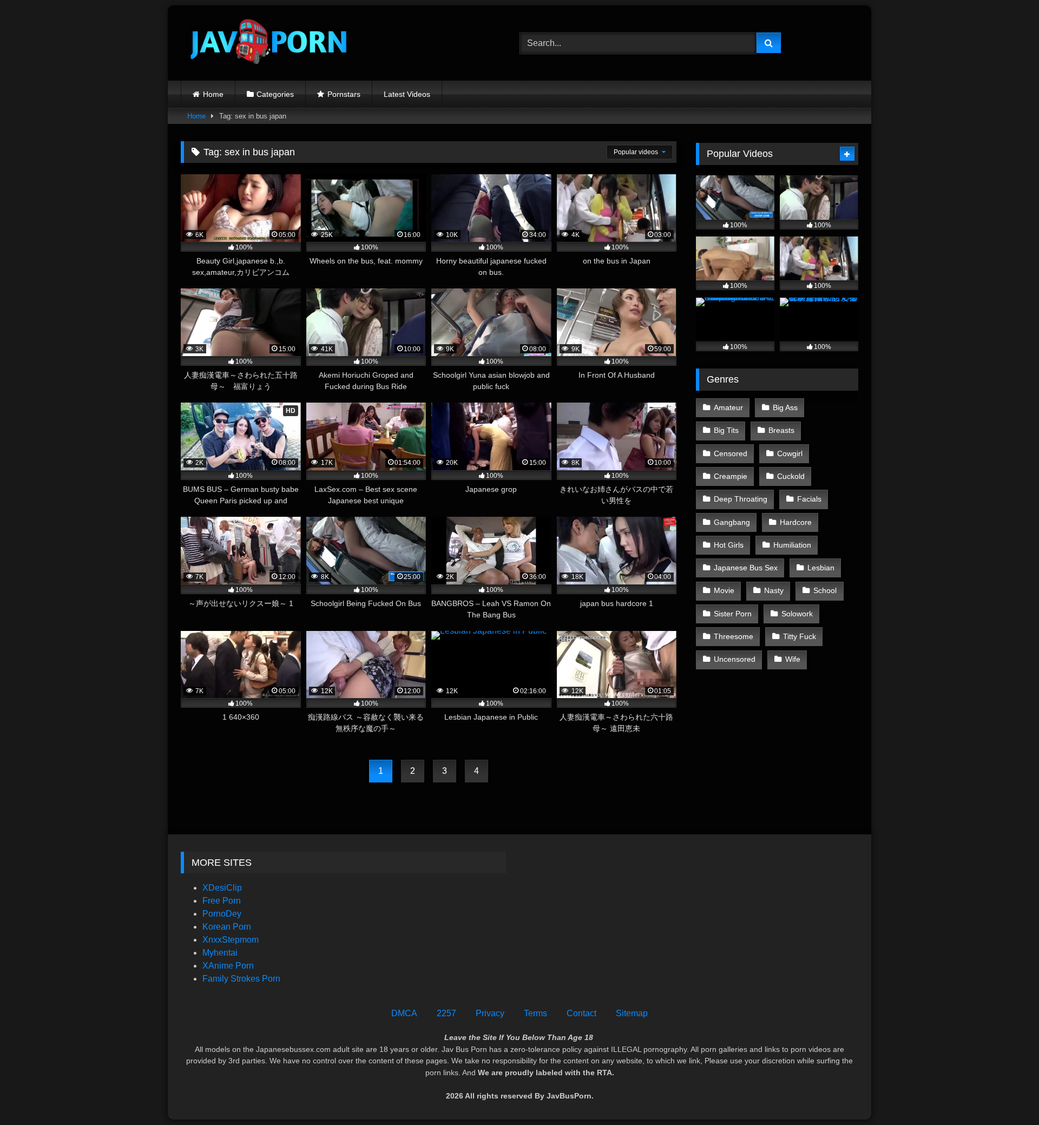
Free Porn (221, 900)
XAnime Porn (228, 965)
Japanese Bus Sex (746, 567)
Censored (730, 453)
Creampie (730, 476)
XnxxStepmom (230, 939)
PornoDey (221, 913)
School (825, 590)
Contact (581, 1013)
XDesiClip (222, 887)
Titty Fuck (799, 636)
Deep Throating (740, 499)
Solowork (797, 613)
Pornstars (343, 94)
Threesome (733, 636)
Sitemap (632, 1013)
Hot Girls (729, 545)
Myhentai (220, 952)
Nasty (774, 590)
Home (213, 94)
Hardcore (796, 522)
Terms (535, 1013)
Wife (792, 659)
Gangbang (732, 522)
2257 (446, 1013)
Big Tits (726, 430)
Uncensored (734, 659)
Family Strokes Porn (241, 978)
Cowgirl (790, 453)
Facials (809, 499)
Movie (724, 590)
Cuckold (791, 476)
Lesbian (820, 567)
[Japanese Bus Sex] (267, 43)
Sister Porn (733, 613)
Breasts (781, 430)
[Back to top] (1005, 1092)
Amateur (728, 407)
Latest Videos (407, 94)
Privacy (490, 1013)
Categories (275, 94)
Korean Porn (226, 926)
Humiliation (792, 545)
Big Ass (785, 407)
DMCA (404, 1013)
